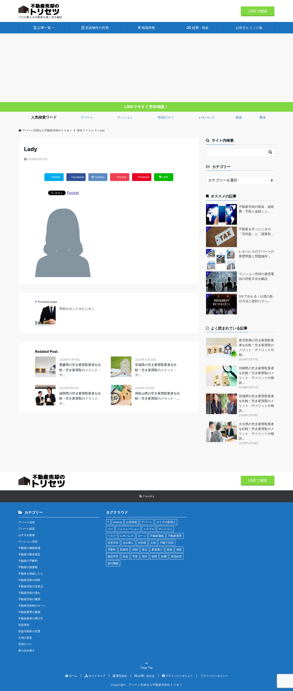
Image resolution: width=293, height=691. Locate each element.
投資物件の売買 (96, 28)
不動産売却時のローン (32, 605)
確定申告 (113, 556)
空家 (135, 556)
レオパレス (206, 117)
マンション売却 (28, 541)
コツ (110, 529)
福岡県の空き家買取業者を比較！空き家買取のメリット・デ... (80, 398)
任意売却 (23, 624)
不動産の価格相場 (29, 548)
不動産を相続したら (30, 573)
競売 (144, 556)
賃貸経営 (176, 556)
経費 (164, 556)
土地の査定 (25, 637)
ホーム (72, 676)
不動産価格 (157, 535)
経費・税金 (200, 28)
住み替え (128, 542)
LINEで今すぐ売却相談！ (146, 106)
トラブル (148, 529)
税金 (239, 117)
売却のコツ (166, 117)
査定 (144, 549)
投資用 (124, 549)
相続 (179, 549)
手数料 (112, 549)
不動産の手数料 (28, 560)
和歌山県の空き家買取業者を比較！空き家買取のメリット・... (157, 395)
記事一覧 (44, 28)
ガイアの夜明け (166, 522)
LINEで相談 (257, 11)
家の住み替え (26, 650)
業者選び (157, 549)
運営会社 (121, 676)
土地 (153, 542)
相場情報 (148, 28)
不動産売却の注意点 (30, 586)
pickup (117, 522)
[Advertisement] (146, 68)
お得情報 (131, 522)
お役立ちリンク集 (249, 28)
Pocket (73, 192)
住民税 (142, 542)
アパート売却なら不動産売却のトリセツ (47, 130)
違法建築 (113, 563)
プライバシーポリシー (179, 676)
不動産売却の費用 (29, 599)
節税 (154, 556)
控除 (135, 549)
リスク (112, 535)
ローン (142, 535)
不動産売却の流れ (29, 592)
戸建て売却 (167, 542)
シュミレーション (128, 529)
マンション (125, 117)
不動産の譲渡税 (28, 567)
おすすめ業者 (26, 535)
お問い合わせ (146, 676)
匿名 (263, 117)
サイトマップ (96, 676)
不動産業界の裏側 (29, 612)
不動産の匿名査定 (29, 554)
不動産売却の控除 (29, 580)
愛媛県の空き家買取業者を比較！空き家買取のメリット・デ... (80, 370)
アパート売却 (26, 522)
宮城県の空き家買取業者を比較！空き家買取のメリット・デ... (156, 370)
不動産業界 (175, 535)
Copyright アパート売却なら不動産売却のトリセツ (146, 684)
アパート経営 (26, 528)
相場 (169, 549)
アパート (87, 117)
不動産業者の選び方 (30, 618)
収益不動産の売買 (29, 631)
